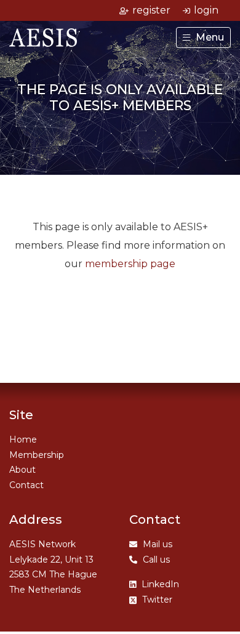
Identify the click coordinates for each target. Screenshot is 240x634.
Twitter (157, 599)
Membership (36, 454)
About (22, 469)
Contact (26, 485)
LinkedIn (160, 584)
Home (23, 439)
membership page (130, 264)
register (151, 10)
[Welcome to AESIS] (43, 33)
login (206, 10)
